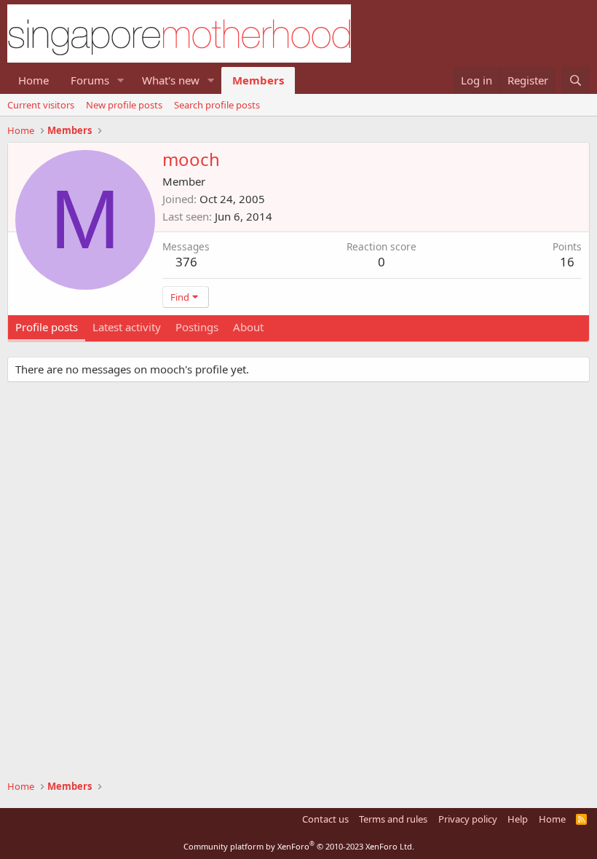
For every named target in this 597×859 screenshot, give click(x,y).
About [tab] (248, 327)
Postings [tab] (196, 327)
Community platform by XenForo (298, 846)
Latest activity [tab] (126, 327)
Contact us (325, 819)
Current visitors (40, 104)
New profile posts (124, 104)
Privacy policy (467, 819)
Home (33, 80)
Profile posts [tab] (46, 327)
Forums (90, 80)
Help (517, 819)
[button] (121, 80)
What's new (170, 80)
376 (186, 261)
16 (567, 261)
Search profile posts (217, 104)
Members (258, 80)
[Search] (575, 80)
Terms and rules (393, 819)
